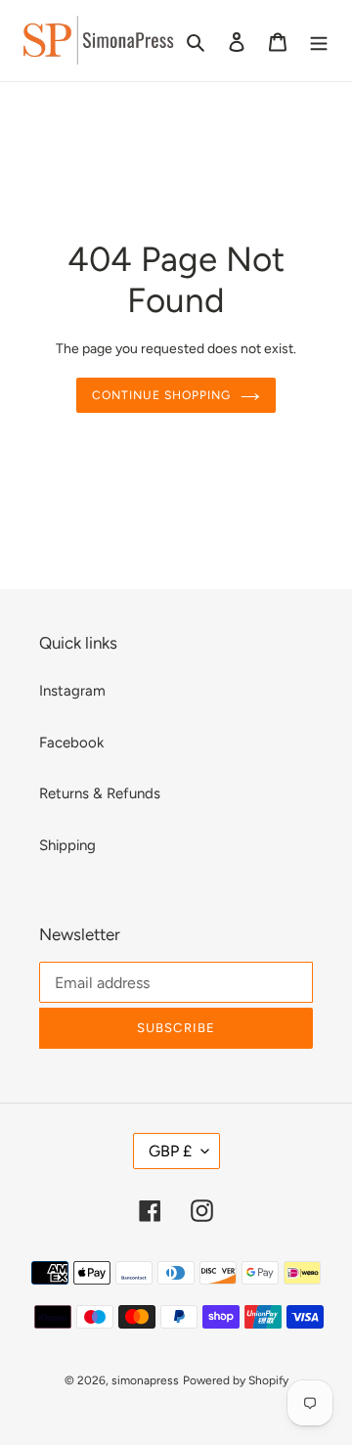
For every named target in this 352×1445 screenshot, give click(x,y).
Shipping (67, 845)
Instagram (72, 691)
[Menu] (318, 41)
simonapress (145, 1380)
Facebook (71, 742)
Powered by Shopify (235, 1380)
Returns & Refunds (99, 793)
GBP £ (170, 1151)
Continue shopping (161, 394)
